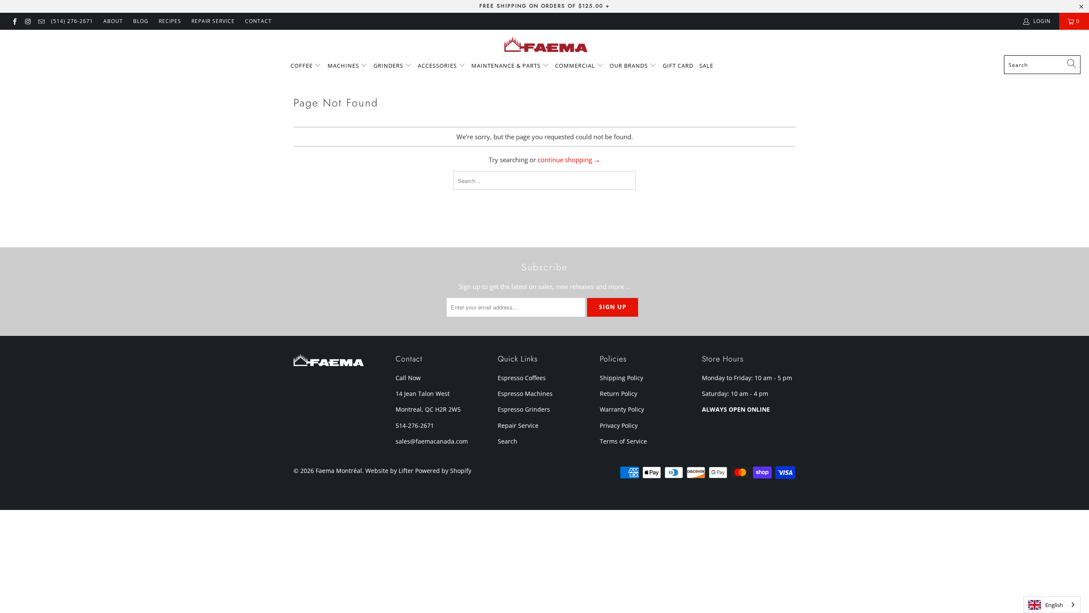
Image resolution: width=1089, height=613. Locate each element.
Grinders (389, 65)
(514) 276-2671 (72, 21)
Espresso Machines (525, 394)
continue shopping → (569, 159)
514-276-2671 (415, 425)
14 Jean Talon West (423, 394)
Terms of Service (623, 441)
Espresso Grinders (524, 409)
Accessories (438, 65)
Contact (258, 21)
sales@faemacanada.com (432, 441)
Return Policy (618, 394)
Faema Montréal (339, 471)
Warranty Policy (622, 409)
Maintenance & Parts (506, 65)
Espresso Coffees (522, 378)
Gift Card (678, 65)
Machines (344, 65)
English (1054, 605)
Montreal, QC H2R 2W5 (428, 409)
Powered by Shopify (443, 471)
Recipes (170, 21)
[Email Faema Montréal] (41, 21)
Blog (140, 21)
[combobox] (1042, 64)
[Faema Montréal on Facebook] (14, 21)
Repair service (213, 21)
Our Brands (630, 65)
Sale (706, 65)
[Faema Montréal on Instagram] (27, 21)
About (113, 21)
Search (507, 441)
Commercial (576, 65)
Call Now (408, 378)
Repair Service (518, 425)
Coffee (302, 65)
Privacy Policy (619, 425)
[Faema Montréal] (544, 44)
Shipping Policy (621, 378)
